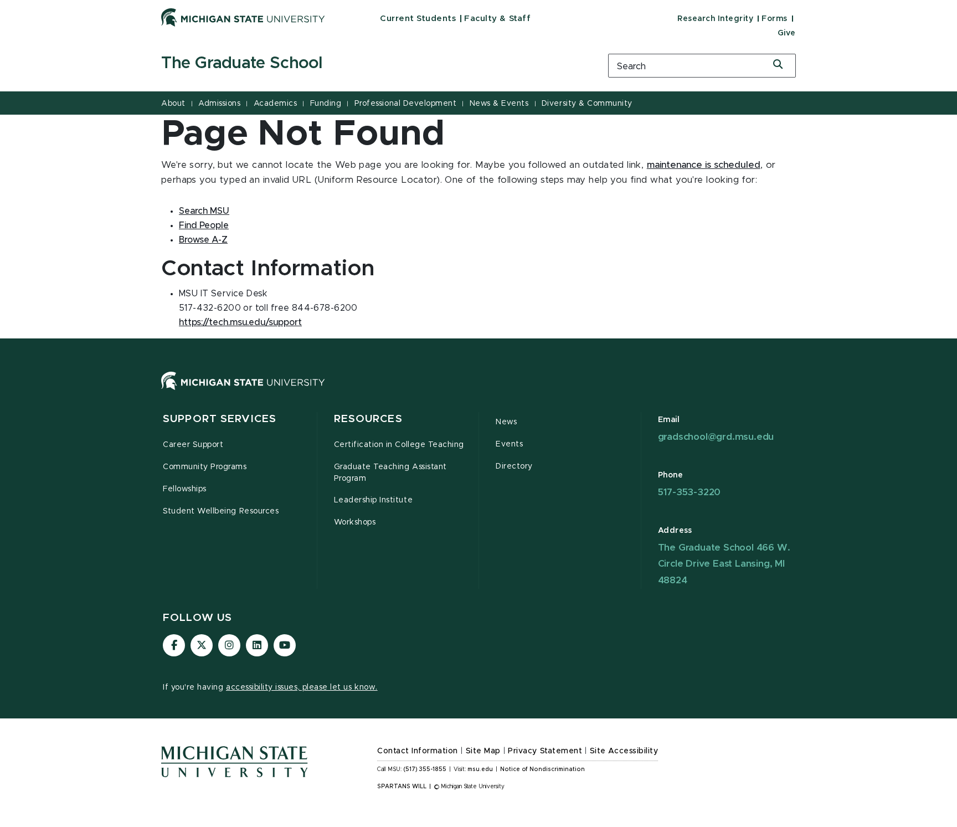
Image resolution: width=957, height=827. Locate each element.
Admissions (219, 103)
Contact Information (417, 751)
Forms (775, 19)
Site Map (483, 751)
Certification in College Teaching (399, 445)
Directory (514, 466)
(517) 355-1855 (425, 769)
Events (509, 444)
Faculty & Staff (497, 18)
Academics (275, 103)
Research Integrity (715, 19)
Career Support (193, 445)
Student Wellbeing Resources (221, 511)
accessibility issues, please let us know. (302, 687)
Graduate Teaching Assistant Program (390, 472)
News (506, 422)
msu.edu (480, 769)
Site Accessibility (624, 751)
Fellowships (185, 489)
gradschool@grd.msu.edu (716, 436)
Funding (326, 103)
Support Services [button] (219, 419)
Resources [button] (368, 419)
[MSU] (478, 392)
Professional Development (405, 103)
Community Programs (205, 467)
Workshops (355, 522)
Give (787, 33)
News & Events (499, 103)
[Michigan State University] (243, 17)
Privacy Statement (545, 751)
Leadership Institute (373, 500)
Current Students (418, 18)
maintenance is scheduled (703, 165)
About (173, 103)
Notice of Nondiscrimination (542, 769)
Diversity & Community (587, 103)
